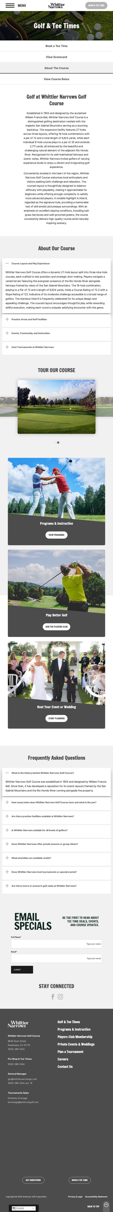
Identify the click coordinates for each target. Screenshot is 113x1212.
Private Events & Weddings (76, 1044)
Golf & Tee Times (69, 1022)
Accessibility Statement (96, 1196)
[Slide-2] (58, 442)
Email (14, 952)
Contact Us (65, 1067)
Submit (17, 970)
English (20, 1208)
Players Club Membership (75, 1037)
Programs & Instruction (74, 1029)
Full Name (16, 937)
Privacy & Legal (75, 1196)
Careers (63, 1059)
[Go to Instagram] (60, 997)
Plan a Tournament (70, 1052)
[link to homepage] (56, 5)
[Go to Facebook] (53, 997)
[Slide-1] (55, 442)
